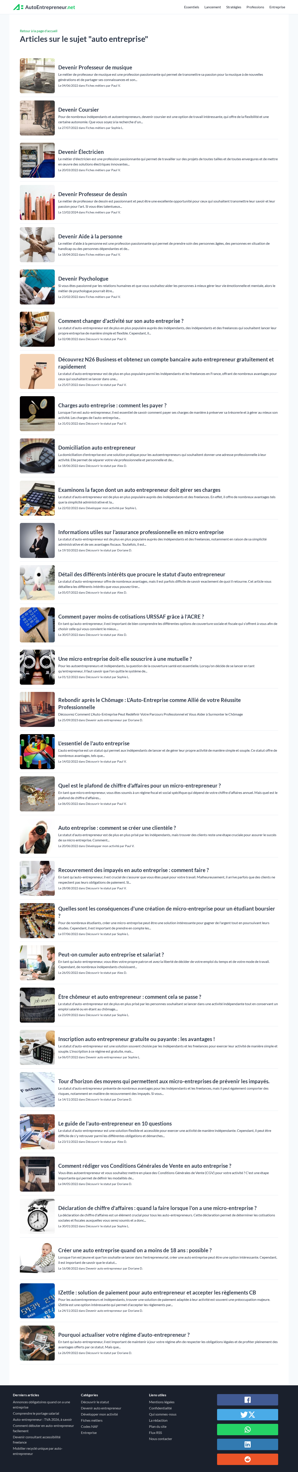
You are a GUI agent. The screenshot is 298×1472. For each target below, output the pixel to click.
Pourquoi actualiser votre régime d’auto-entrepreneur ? (124, 1334)
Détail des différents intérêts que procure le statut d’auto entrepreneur (141, 574)
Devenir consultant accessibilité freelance (36, 1439)
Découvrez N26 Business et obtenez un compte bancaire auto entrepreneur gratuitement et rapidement (166, 363)
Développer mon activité (99, 1414)
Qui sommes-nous (162, 1414)
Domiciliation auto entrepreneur (97, 447)
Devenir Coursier (78, 109)
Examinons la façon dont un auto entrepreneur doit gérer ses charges (139, 490)
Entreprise (277, 7)
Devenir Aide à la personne (90, 236)
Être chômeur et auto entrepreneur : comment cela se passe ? (129, 997)
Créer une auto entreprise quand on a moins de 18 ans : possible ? (135, 1250)
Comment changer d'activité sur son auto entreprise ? (120, 321)
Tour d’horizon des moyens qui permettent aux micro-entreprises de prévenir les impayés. (163, 1081)
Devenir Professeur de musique (95, 67)
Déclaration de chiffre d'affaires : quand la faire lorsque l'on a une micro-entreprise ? (157, 1208)
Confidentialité (160, 1408)
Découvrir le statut (95, 1402)
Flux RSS (155, 1432)
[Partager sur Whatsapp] (247, 1429)
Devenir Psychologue (83, 278)
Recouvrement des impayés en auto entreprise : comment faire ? (133, 870)
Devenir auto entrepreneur (101, 1408)
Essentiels (191, 7)
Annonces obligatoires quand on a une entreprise (41, 1404)
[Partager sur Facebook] (247, 1399)
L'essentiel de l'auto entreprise (94, 743)
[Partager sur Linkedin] (247, 1444)
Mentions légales (162, 1402)
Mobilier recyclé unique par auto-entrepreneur (38, 1451)
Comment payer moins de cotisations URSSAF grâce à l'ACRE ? (131, 616)
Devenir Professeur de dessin (92, 194)
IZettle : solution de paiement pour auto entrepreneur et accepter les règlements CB (157, 1292)
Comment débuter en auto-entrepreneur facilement (43, 1428)
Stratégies (233, 7)
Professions (255, 7)
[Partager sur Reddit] (247, 1459)
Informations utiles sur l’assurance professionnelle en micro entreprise (141, 532)
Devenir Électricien (81, 152)
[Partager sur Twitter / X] (247, 1414)
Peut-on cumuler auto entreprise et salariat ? (111, 954)
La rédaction (158, 1420)
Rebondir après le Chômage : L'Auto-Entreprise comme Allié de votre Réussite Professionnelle (149, 703)
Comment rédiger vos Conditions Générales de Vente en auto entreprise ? (144, 1165)
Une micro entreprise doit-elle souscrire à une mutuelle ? (125, 659)
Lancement (212, 7)
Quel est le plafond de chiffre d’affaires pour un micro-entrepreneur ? (139, 785)
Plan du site (157, 1426)
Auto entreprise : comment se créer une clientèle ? (117, 828)
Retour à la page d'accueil (38, 31)
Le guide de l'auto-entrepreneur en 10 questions (115, 1123)
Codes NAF (89, 1426)
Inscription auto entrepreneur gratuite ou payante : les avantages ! (136, 1039)
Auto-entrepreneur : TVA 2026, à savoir (42, 1419)
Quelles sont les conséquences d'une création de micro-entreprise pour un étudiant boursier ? (166, 912)
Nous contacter (160, 1439)
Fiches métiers (92, 1420)
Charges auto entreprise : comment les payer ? (112, 405)
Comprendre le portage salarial (36, 1413)
